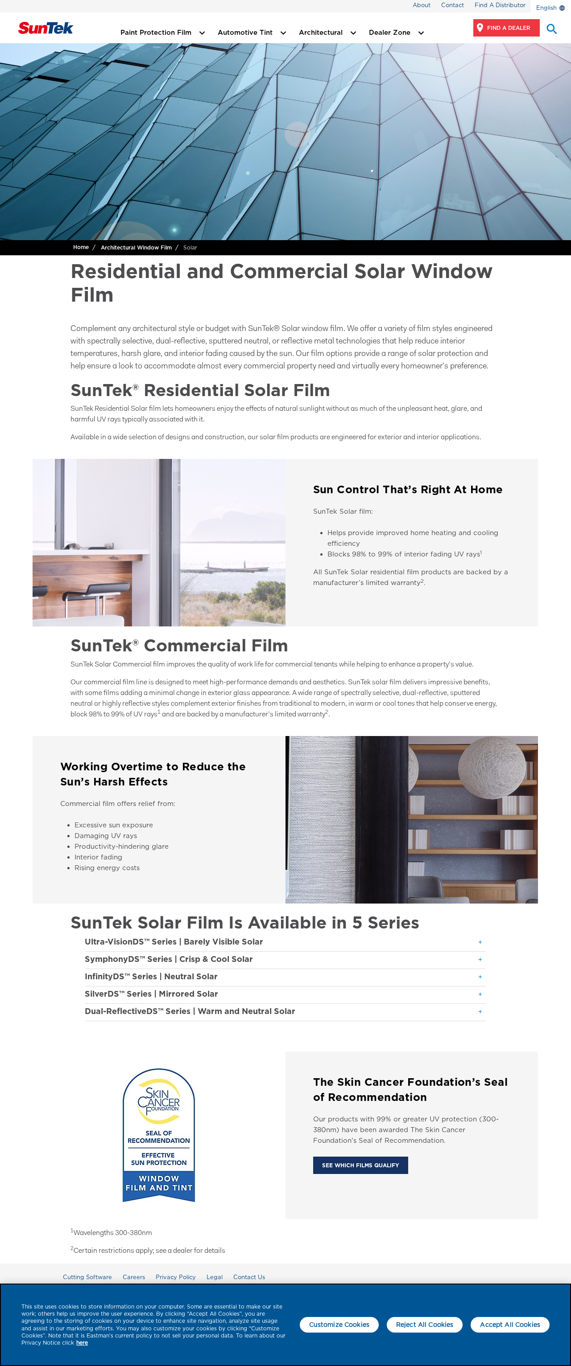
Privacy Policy (176, 1277)
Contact (452, 5)
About (421, 5)
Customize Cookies (339, 1324)
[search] (551, 28)
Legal (215, 1277)
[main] (285, 1325)
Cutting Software (87, 1277)
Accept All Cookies (510, 1324)
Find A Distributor (500, 5)
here (82, 1342)
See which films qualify (360, 1165)
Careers (134, 1277)
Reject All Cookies (425, 1324)
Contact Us (249, 1277)
